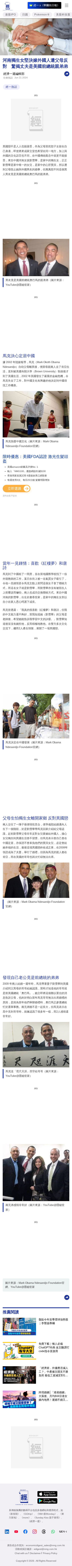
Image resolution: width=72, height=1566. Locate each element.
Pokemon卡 (42, 14)
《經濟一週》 (35, 1521)
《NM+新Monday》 (46, 1514)
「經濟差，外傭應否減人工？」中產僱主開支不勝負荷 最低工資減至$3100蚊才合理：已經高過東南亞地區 (53, 1372)
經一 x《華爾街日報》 (46, 5)
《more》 (26, 1517)
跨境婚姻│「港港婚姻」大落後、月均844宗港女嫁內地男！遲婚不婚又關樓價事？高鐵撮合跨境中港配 (53, 1396)
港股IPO (10, 14)
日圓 (25, 14)
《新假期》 (14, 1514)
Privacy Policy (50, 1553)
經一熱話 (11, 86)
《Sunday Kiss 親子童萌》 (47, 1517)
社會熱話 (8, 78)
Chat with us (21, 1553)
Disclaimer (35, 1553)
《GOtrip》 (28, 1514)
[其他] (66, 73)
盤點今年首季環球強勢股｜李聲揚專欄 (53, 1321)
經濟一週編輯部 (13, 74)
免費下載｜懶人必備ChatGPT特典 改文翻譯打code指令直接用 (54, 1347)
